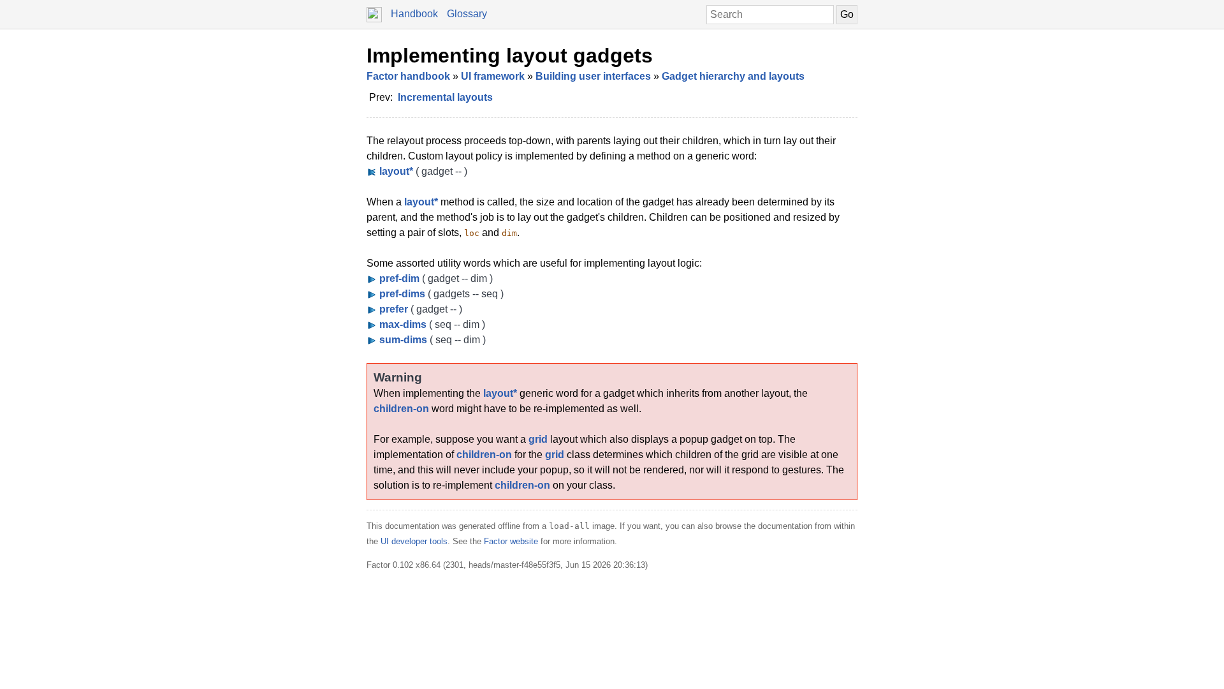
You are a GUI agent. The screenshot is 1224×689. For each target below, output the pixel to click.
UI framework (493, 76)
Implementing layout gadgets (510, 55)
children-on (401, 408)
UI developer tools (414, 541)
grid (538, 439)
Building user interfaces (593, 76)
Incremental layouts (445, 97)
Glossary (467, 13)
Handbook (414, 13)
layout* (421, 201)
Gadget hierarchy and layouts (733, 76)
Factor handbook (408, 76)
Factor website (511, 541)
